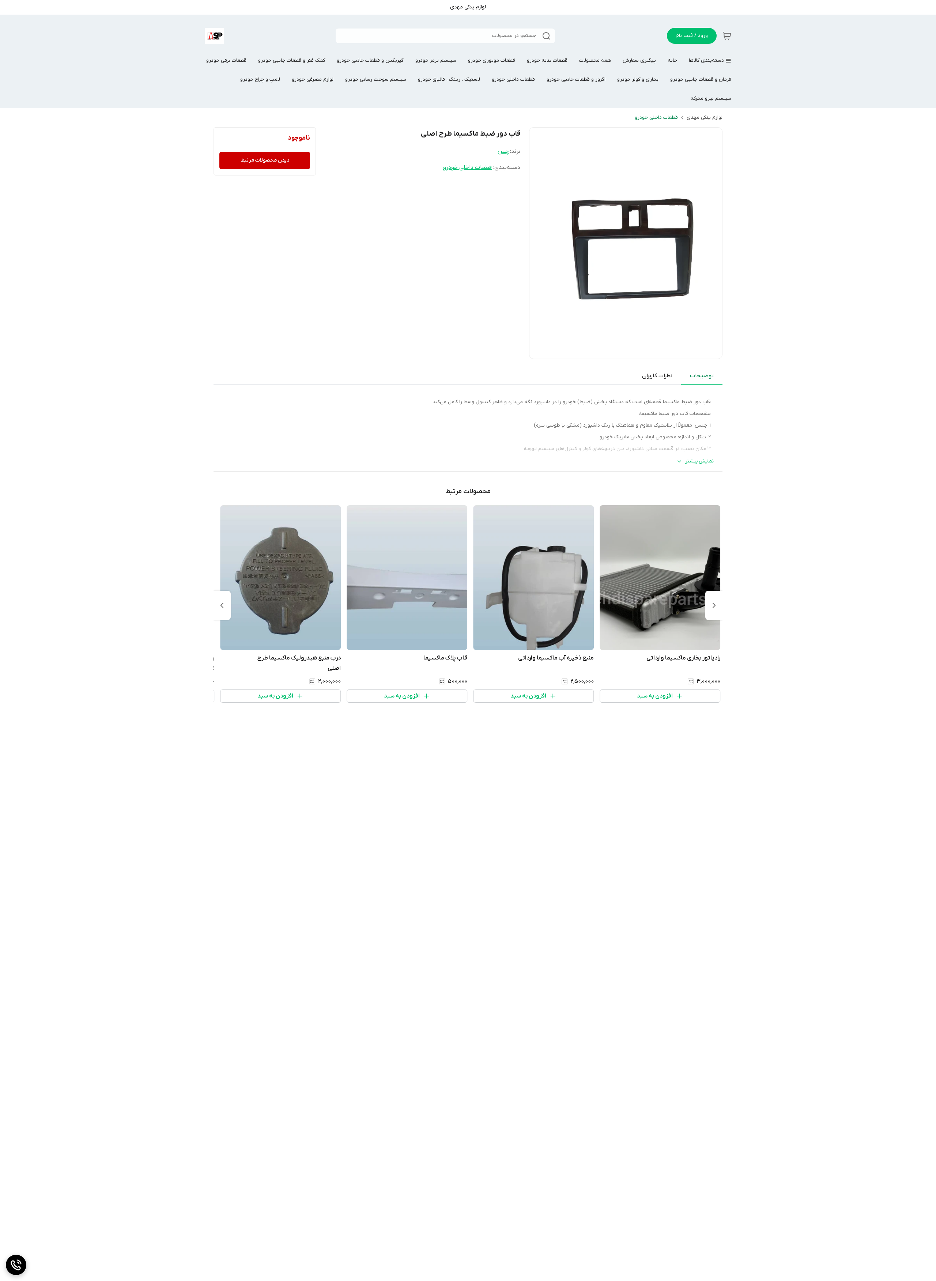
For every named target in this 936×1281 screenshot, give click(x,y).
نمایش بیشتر (699, 461)
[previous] (714, 605)
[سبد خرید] (726, 35)
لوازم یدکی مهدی (704, 117)
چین (503, 151)
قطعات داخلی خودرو (656, 117)
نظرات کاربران (657, 375)
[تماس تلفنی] (16, 1265)
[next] (222, 605)
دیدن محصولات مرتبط (265, 160)
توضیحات (702, 375)
